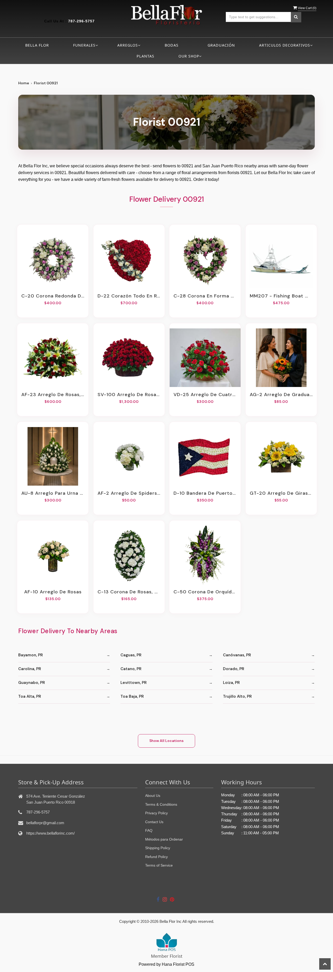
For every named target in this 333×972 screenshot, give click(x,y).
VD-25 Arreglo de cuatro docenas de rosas (205, 394)
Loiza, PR (231, 682)
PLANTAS (145, 56)
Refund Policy (156, 857)
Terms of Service (159, 865)
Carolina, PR (29, 668)
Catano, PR (131, 668)
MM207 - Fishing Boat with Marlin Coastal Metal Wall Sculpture (281, 296)
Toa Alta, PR (29, 696)
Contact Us (154, 822)
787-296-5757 (81, 21)
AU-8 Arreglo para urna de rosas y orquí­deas (52, 493)
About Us (152, 795)
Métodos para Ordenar (164, 839)
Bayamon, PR (30, 655)
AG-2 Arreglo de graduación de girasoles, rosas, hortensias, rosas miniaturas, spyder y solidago (281, 394)
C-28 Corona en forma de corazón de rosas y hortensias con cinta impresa (205, 296)
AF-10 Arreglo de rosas (53, 592)
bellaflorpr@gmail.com (45, 823)
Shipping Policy (157, 848)
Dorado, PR (233, 668)
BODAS (171, 45)
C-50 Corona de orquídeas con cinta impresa (205, 592)
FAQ (148, 830)
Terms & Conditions (161, 804)
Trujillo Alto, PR (237, 696)
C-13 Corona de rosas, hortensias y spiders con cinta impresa (129, 592)
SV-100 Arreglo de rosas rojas (129, 394)
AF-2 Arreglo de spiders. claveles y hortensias (129, 493)
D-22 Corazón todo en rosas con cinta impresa (129, 296)
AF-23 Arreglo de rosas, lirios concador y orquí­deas (52, 394)
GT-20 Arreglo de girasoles (281, 493)
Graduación (221, 45)
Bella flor (37, 45)
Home (23, 83)
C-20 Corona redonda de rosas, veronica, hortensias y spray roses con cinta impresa (52, 296)
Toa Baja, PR (132, 696)
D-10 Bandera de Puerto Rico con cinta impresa (205, 493)
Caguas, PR (131, 655)
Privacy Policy (156, 813)
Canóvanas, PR (237, 655)
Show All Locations (166, 740)
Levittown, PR (133, 682)
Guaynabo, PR (31, 682)
